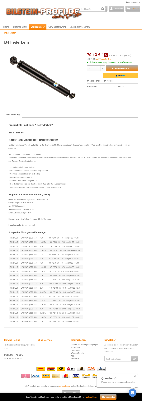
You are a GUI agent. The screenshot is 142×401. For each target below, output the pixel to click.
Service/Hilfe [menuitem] (133, 2)
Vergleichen (94, 80)
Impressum (75, 358)
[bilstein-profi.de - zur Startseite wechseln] (43, 13)
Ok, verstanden (108, 397)
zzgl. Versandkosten (103, 59)
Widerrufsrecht (76, 347)
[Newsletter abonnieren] (134, 358)
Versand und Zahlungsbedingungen (84, 344)
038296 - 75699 (13, 355)
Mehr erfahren (91, 397)
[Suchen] (103, 9)
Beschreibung (13, 114)
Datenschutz (75, 350)
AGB (72, 356)
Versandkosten (64, 386)
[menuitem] (93, 9)
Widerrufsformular (77, 353)
